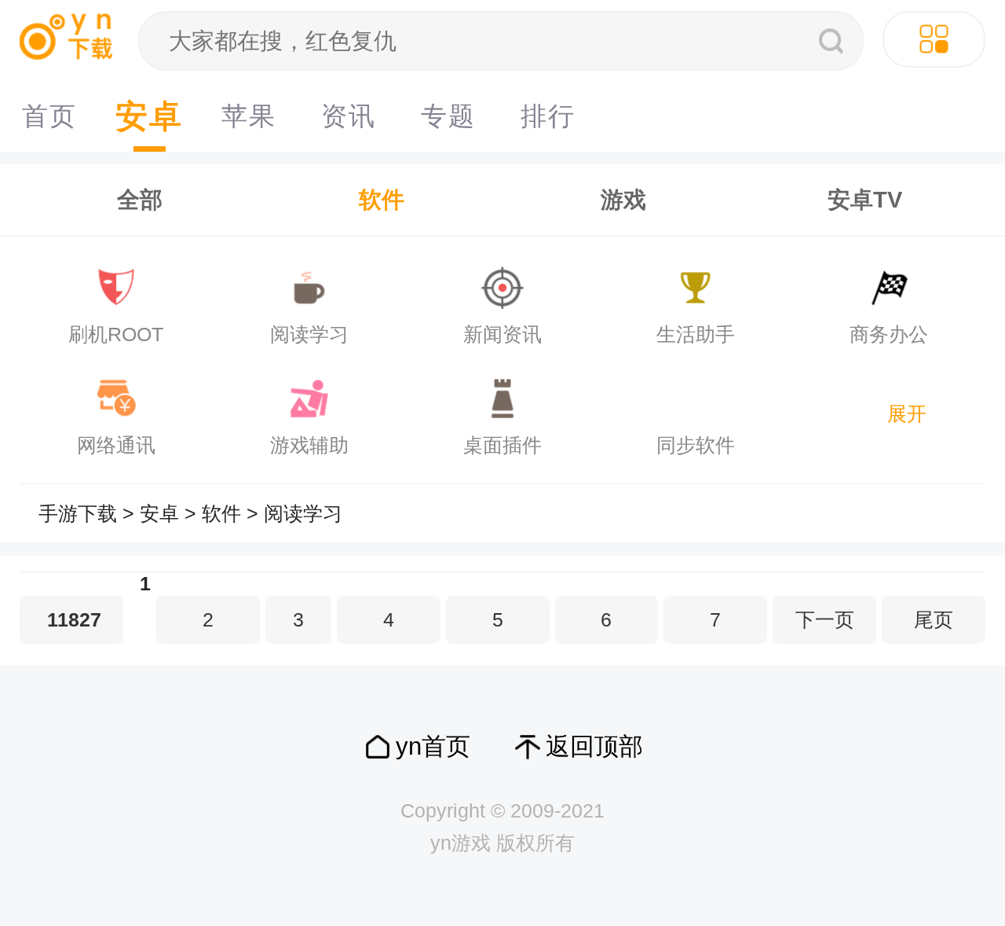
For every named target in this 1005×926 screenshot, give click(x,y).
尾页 (933, 619)
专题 (448, 115)
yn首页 (433, 746)
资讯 (348, 115)
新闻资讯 (502, 334)
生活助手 (695, 334)
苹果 (248, 115)
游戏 (623, 199)
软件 (381, 199)
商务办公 (889, 334)
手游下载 (77, 513)
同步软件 (695, 445)
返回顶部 (594, 746)
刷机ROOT (115, 334)
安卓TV (865, 199)
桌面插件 (502, 445)
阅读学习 (309, 334)
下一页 (824, 619)
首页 (49, 115)
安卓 (149, 116)
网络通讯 (116, 445)
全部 (140, 199)
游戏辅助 (309, 445)
